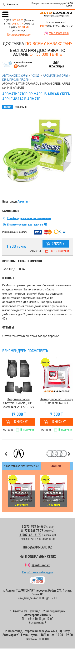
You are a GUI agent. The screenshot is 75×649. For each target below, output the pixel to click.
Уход (35, 76)
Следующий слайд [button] (69, 453)
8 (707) (18, 27)
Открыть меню (5, 14)
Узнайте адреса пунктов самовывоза (29, 218)
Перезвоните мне (19, 34)
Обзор (7, 107)
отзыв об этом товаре (31, 336)
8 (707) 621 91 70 (30, 535)
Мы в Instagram (59, 33)
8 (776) (13, 24)
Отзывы (21, 107)
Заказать (58, 243)
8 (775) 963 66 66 (32, 526)
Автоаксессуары (15, 76)
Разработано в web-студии (37, 573)
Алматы (11, 4)
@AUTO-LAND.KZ (56, 26)
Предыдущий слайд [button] (6, 453)
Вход (56, 62)
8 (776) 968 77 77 (32, 531)
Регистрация (56, 66)
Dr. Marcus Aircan (15, 80)
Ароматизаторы (55, 76)
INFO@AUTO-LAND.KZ (37, 547)
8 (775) (13, 20)
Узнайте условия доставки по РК (27, 224)
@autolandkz (41, 565)
